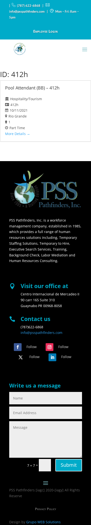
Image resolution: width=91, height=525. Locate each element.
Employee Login (45, 31)
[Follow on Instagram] (49, 347)
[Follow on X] (21, 357)
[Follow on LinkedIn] (52, 357)
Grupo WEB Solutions (43, 522)
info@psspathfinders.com (41, 332)
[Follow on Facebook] (18, 347)
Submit (69, 465)
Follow (31, 346)
